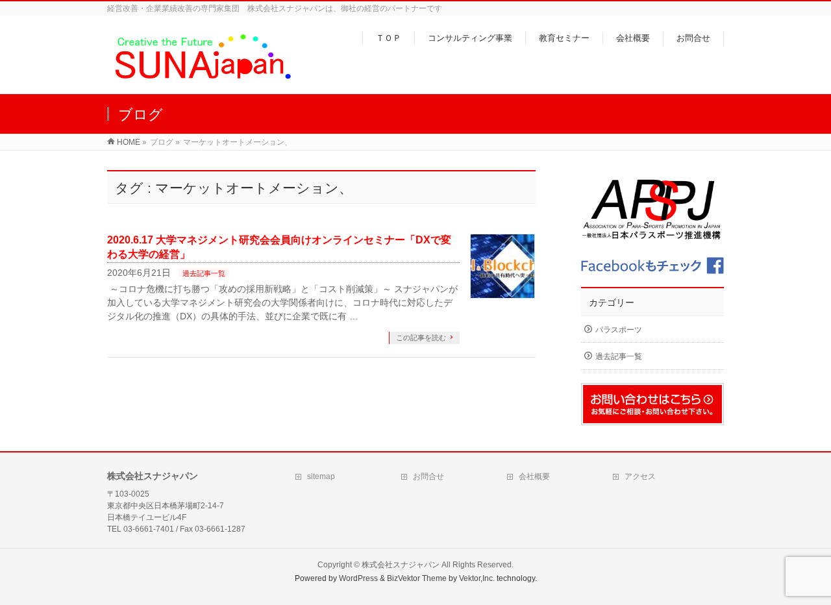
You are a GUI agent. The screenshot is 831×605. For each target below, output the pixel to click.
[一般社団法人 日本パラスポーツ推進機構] (652, 210)
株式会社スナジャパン (401, 564)
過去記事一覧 (203, 273)
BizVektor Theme (417, 578)
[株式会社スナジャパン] (202, 77)
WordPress (358, 578)
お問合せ (428, 476)
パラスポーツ (618, 329)
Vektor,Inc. (477, 578)
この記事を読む (421, 337)
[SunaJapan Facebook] (652, 266)
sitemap (321, 476)
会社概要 (534, 476)
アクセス (640, 476)
